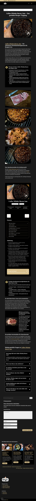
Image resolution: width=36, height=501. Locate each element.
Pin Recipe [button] (22, 203)
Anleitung (26, 216)
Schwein (18, 17)
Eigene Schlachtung (6, 487)
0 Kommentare (23, 17)
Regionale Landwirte (6, 486)
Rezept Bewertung (7, 409)
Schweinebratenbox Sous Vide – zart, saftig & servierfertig (29, 453)
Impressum (5, 492)
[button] (27, 223)
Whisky (27, 171)
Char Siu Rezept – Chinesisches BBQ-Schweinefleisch (17, 453)
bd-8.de (7, 499)
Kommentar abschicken (27, 430)
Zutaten (9, 216)
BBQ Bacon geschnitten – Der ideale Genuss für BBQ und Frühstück (24, 313)
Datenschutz (5, 493)
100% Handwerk (5, 485)
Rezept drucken (15, 203)
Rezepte (15, 17)
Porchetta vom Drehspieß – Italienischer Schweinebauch (5, 453)
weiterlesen (5, 463)
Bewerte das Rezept (11, 272)
